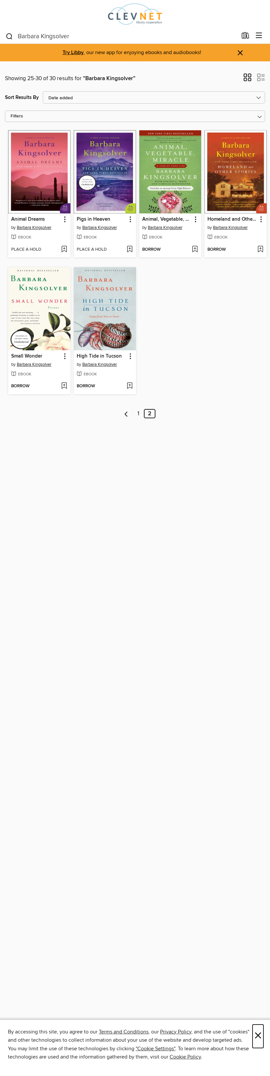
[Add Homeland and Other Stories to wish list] (260, 249)
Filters (17, 116)
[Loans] (245, 37)
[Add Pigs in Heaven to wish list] (129, 249)
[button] (247, 79)
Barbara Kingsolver (34, 227)
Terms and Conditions (123, 1032)
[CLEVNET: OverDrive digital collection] (135, 14)
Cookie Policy (185, 1057)
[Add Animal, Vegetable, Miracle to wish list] (195, 249)
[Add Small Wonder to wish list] (64, 386)
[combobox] (121, 36)
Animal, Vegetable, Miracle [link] (167, 219)
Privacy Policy (175, 1032)
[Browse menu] (259, 35)
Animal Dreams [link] (28, 219)
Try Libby (73, 52)
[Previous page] (126, 414)
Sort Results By (22, 97)
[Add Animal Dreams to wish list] (64, 249)
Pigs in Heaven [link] (93, 219)
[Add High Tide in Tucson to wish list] (129, 386)
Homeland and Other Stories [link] (232, 219)
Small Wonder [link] (26, 356)
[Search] (9, 36)
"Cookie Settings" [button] (155, 1048)
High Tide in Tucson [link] (99, 356)
